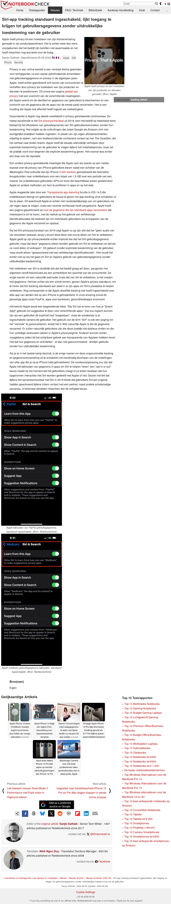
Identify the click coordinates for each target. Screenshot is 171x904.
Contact (155, 10)
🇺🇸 (53, 57)
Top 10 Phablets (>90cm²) (139, 827)
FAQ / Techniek (74, 10)
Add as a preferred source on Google (60, 804)
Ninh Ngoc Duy (49, 851)
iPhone (8, 62)
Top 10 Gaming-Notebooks (140, 708)
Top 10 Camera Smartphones (141, 832)
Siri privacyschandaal (51, 121)
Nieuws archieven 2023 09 (98, 878)
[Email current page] (95, 813)
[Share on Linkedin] (86, 813)
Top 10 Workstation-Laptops (140, 744)
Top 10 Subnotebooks (137, 748)
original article (49, 824)
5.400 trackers (67, 172)
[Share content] (17, 813)
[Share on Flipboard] (77, 813)
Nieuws (55, 10)
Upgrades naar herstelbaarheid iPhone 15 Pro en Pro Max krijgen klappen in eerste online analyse (81, 792)
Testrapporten (37, 10)
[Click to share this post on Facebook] (25, 813)
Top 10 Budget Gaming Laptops (142, 713)
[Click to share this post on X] (51, 813)
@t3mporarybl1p (100, 834)
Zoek (142, 10)
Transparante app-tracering (63, 192)
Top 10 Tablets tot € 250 (138, 819)
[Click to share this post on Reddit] (60, 813)
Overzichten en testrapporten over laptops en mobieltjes (30, 878)
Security (18, 62)
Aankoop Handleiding (120, 10)
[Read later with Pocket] (69, 813)
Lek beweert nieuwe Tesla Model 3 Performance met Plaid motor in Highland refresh (27, 792)
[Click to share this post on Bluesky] (42, 813)
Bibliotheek (95, 10)
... (167, 10)
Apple (66, 57)
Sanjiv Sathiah (68, 824)
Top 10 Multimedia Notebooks (142, 704)
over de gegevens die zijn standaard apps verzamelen (75, 210)
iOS (74, 57)
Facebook (104, 861)
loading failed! (122, 99)
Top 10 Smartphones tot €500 (140, 836)
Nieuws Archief (76, 878)
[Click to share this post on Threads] (34, 813)
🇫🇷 (57, 57)
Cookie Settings (85, 892)
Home (19, 10)
